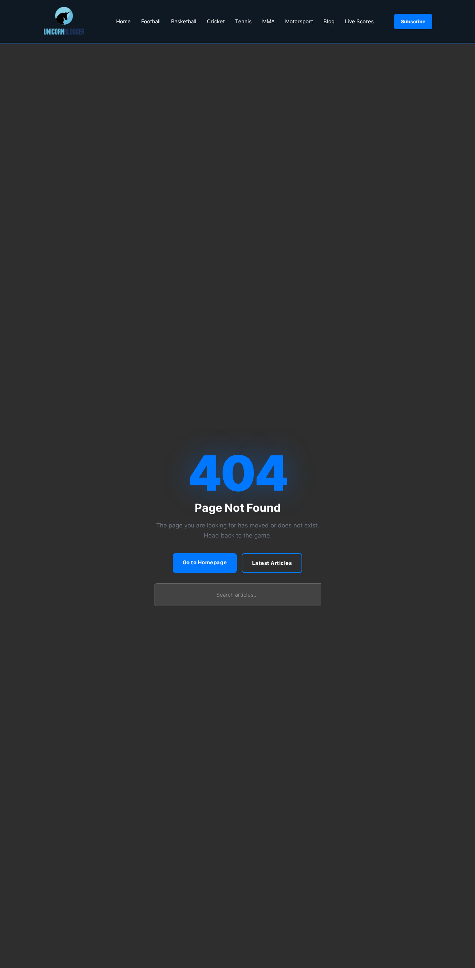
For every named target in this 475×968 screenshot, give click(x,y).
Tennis (243, 21)
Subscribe (413, 21)
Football (151, 21)
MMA (268, 21)
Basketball (183, 21)
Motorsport (299, 21)
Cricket (216, 21)
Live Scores (359, 21)
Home (123, 21)
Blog (329, 21)
